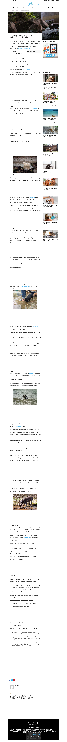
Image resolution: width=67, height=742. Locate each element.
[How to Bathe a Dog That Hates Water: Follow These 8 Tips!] (50, 200)
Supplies (32, 7)
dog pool (14, 623)
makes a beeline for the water (24, 48)
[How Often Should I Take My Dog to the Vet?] (50, 217)
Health (23, 7)
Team (30, 740)
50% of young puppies (27, 69)
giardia (21, 111)
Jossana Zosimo (45, 85)
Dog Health (13, 10)
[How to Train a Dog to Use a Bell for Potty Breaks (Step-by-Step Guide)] (50, 165)
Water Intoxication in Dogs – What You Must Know (25, 660)
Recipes (18, 7)
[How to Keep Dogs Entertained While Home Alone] (50, 130)
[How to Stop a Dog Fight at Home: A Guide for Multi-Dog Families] (50, 148)
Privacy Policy (48, 740)
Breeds (37, 7)
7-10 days (35, 108)
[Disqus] (25, 704)
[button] (57, 8)
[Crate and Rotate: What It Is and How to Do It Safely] (50, 78)
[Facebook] (9, 0)
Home (10, 10)
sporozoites (32, 197)
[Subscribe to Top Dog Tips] (50, 50)
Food (27, 7)
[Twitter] (13, 0)
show (36, 51)
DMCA (52, 740)
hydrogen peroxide (25, 286)
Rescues (45, 7)
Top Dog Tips (13, 729)
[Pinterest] (12, 0)
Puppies (14, 7)
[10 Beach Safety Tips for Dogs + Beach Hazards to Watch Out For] (50, 113)
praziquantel (31, 373)
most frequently (27, 537)
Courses (49, 7)
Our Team (49, 0)
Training (41, 7)
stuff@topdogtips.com (36, 734)
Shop (53, 7)
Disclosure (43, 740)
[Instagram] (10, 0)
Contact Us (57, 0)
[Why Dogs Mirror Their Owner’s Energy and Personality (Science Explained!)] (50, 182)
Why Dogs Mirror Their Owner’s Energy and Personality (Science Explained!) (50, 188)
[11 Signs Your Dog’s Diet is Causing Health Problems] (50, 234)
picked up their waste (20, 138)
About (27, 740)
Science (10, 7)
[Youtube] (15, 0)
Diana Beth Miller (12, 38)
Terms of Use (38, 740)
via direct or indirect (19, 426)
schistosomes (35, 326)
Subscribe (52, 0)
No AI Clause (56, 740)
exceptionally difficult (20, 577)
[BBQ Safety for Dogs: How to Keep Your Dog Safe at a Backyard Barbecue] (50, 96)
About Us (45, 0)
